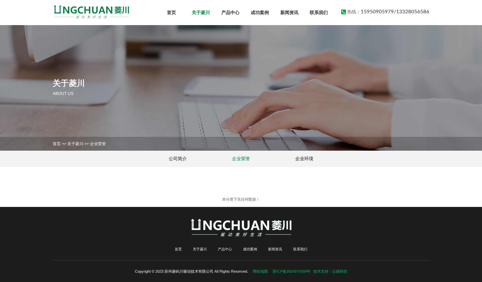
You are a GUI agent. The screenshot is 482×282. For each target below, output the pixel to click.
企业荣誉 (98, 144)
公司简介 (178, 158)
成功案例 (260, 12)
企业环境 (304, 158)
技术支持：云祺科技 (330, 271)
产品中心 (230, 12)
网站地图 (260, 271)
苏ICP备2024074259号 (291, 271)
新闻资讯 (289, 12)
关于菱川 (201, 12)
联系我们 (319, 12)
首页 (171, 12)
